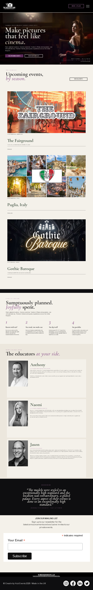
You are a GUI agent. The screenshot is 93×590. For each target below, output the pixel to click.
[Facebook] (73, 583)
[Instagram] (66, 583)
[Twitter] (87, 583)
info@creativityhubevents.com (46, 574)
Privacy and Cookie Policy (53, 576)
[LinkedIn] (80, 583)
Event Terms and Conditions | (40, 576)
